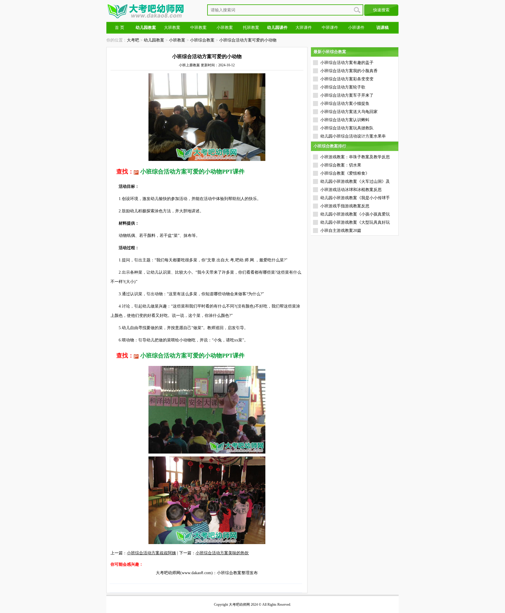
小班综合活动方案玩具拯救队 (346, 128)
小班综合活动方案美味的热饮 (222, 553)
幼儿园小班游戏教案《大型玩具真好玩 (355, 222)
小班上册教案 (189, 65)
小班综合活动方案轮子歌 (342, 87)
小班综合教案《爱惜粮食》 (344, 173)
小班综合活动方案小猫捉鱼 (344, 103)
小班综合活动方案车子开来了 (346, 95)
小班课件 (356, 27)
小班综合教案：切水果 (340, 165)
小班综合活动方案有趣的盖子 (346, 62)
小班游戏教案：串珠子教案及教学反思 (355, 157)
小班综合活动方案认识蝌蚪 (344, 120)
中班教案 (198, 27)
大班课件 (303, 27)
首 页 (119, 27)
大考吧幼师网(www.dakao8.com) (184, 573)
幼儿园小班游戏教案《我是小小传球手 (355, 198)
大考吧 (133, 40)
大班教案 (172, 27)
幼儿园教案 (154, 40)
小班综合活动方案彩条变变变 (346, 79)
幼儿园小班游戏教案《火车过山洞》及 (355, 181)
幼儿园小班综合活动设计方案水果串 (353, 136)
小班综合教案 (202, 40)
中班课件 (330, 27)
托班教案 (251, 27)
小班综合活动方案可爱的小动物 (247, 40)
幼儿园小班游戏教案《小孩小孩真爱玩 (355, 214)
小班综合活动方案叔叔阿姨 (151, 553)
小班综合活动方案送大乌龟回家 (349, 112)
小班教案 (225, 27)
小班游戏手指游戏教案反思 (344, 206)
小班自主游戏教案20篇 (340, 230)
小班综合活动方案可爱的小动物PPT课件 (192, 171)
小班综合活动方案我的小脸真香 (349, 71)
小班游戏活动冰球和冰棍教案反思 (351, 189)
